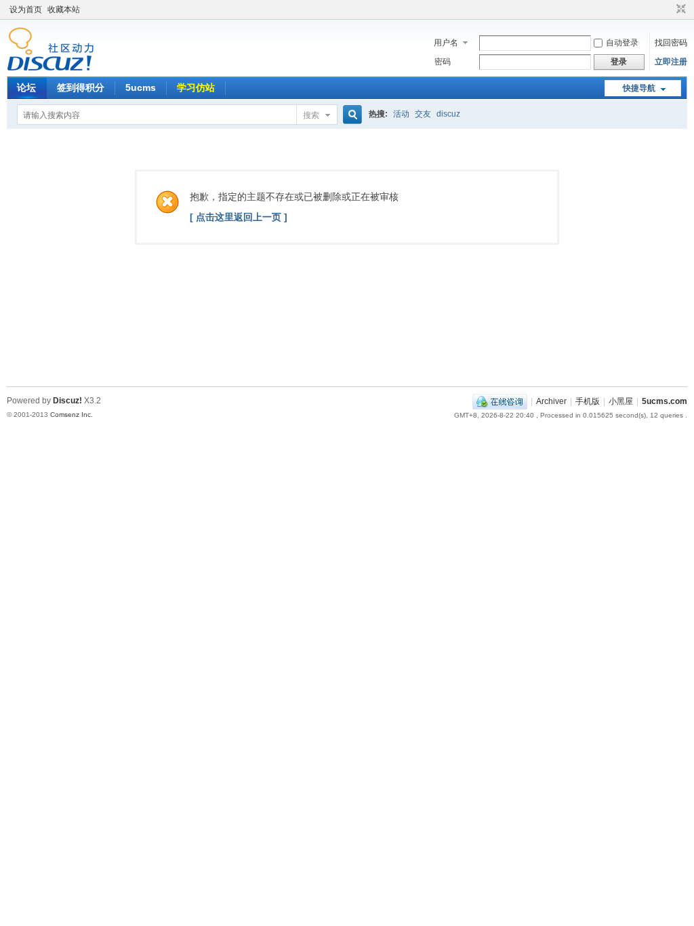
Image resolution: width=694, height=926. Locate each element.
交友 (423, 114)
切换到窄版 (679, 9)
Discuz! (67, 400)
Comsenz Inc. (71, 414)
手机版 (587, 401)
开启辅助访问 (668, 9)
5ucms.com (664, 401)
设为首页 (25, 9)
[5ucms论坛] (50, 68)
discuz (448, 114)
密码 (442, 61)
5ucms (140, 87)
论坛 (26, 87)
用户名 (446, 42)
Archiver (551, 401)
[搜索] (350, 115)
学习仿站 (196, 87)
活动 (401, 114)
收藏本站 (63, 9)
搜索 (311, 115)
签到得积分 (80, 87)
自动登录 (622, 42)
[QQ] (499, 401)
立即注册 (671, 61)
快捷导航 (639, 88)
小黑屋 (621, 401)
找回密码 (671, 42)
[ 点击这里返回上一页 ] (238, 217)
